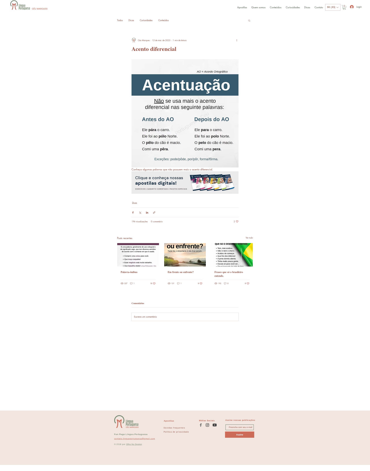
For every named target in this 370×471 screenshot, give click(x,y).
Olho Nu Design (134, 444)
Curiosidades (146, 20)
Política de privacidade (176, 432)
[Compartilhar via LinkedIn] (147, 212)
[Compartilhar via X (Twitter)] (140, 212)
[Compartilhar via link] (154, 212)
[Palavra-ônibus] (138, 255)
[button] (332, 7)
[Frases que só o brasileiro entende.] (232, 255)
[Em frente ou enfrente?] (185, 255)
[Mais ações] (236, 40)
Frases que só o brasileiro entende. (228, 274)
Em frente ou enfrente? (181, 272)
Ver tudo (249, 237)
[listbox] (332, 7)
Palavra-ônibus (129, 272)
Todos (120, 20)
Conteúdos (163, 20)
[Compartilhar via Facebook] (133, 212)
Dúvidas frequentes (174, 428)
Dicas (131, 20)
